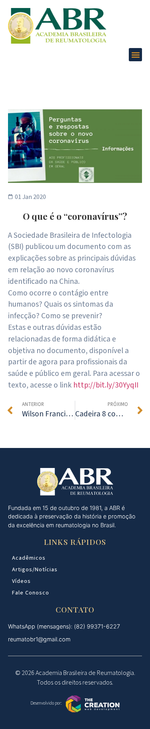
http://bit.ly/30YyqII (105, 385)
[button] (135, 54)
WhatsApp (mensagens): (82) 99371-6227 (64, 626)
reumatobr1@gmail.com (39, 639)
